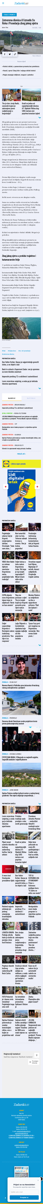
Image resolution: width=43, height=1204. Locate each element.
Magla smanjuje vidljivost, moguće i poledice (18, 75)
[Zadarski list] (21, 3)
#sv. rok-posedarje (24, 351)
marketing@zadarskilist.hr (23, 1131)
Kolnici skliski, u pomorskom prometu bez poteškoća (21, 66)
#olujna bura (12, 351)
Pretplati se (24, 1197)
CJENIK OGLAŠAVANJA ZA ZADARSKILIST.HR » (21, 1135)
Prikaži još (21, 454)
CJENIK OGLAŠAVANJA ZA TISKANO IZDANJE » (21, 1138)
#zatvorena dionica (8, 354)
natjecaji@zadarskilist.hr (21, 1133)
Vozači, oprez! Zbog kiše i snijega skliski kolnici (19, 70)
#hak (3, 351)
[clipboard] (15, 54)
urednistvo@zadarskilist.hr (22, 1145)
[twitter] (9, 54)
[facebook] (4, 54)
